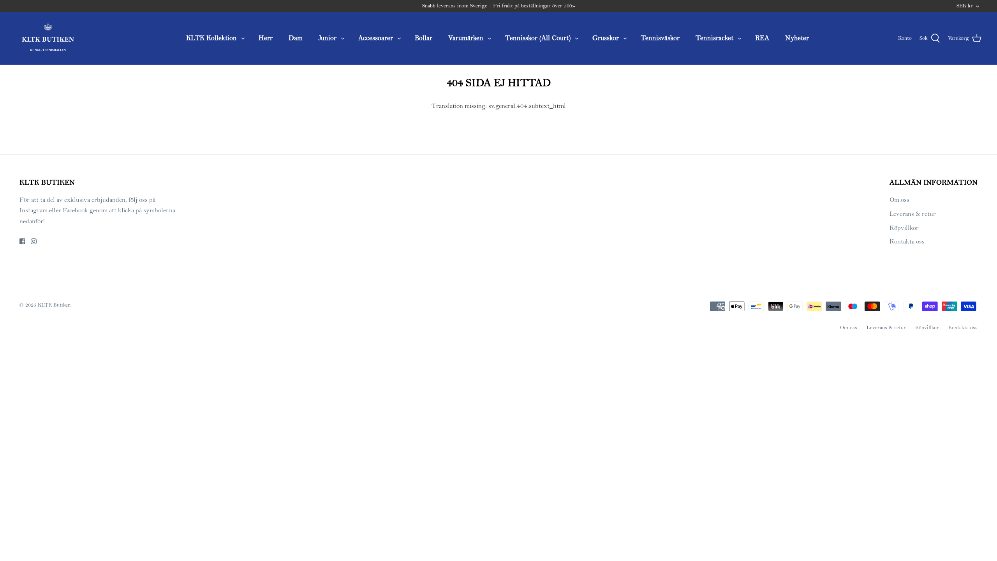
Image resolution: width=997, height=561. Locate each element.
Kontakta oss (907, 241)
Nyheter (797, 38)
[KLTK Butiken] (48, 38)
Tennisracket (714, 38)
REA (762, 38)
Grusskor (605, 38)
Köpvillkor (904, 228)
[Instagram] (34, 241)
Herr (266, 38)
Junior (327, 38)
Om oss (899, 200)
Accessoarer (375, 38)
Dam (296, 38)
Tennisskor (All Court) (538, 38)
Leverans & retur (913, 214)
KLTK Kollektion (211, 38)
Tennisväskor (660, 38)
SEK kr (964, 6)
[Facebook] (22, 241)
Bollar (423, 38)
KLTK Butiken (54, 305)
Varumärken (465, 38)
